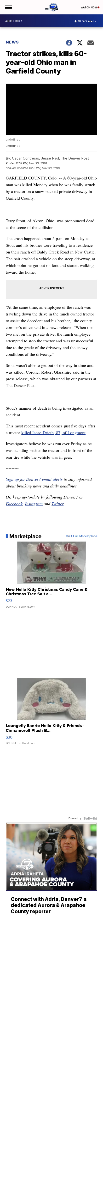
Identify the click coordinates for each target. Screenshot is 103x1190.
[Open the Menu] (8, 7)
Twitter (57, 503)
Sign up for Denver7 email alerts (34, 479)
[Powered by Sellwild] (90, 818)
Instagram (34, 503)
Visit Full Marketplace (81, 536)
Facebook (14, 503)
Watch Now (89, 7)
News (12, 42)
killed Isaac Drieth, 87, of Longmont (53, 432)
